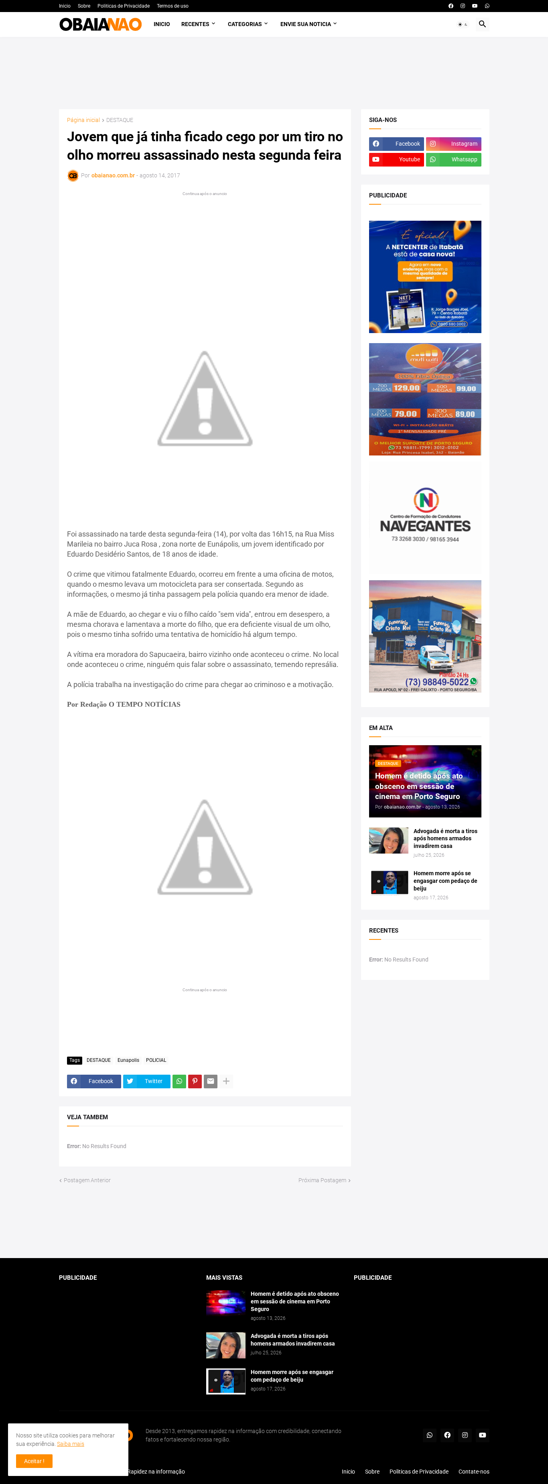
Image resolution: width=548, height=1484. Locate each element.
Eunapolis (128, 1060)
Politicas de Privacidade (123, 6)
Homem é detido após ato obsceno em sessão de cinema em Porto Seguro (295, 1301)
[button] (463, 24)
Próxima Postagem (322, 1180)
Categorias (245, 24)
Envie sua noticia (305, 24)
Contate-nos (474, 1471)
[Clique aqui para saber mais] (274, 1221)
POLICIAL (156, 1060)
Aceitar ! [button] (34, 1461)
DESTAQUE (119, 120)
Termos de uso (173, 6)
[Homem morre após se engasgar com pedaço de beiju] (388, 883)
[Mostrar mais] (226, 1081)
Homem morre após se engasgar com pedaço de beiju (445, 881)
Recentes (195, 24)
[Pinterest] (195, 1081)
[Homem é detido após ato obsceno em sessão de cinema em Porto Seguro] (226, 1303)
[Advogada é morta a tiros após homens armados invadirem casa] (388, 840)
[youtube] (475, 6)
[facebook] (451, 6)
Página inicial (83, 120)
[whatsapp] (487, 6)
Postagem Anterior (87, 1180)
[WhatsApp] (179, 1081)
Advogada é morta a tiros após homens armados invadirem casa (445, 839)
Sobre (84, 6)
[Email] (210, 1081)
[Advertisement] (274, 73)
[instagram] (463, 6)
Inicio (65, 6)
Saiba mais (70, 1444)
